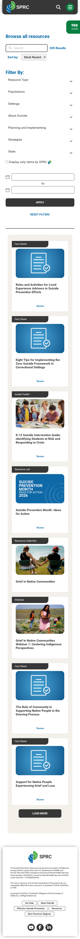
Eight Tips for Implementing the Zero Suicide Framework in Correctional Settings (38, 363)
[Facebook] (40, 927)
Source (40, 306)
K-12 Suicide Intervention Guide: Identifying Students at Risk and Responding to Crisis (38, 438)
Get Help (29, 903)
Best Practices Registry (39, 914)
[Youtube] (31, 927)
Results (58, 48)
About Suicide (47, 903)
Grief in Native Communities (35, 581)
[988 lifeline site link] (73, 27)
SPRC (45, 857)
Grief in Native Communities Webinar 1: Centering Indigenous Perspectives (39, 644)
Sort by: (13, 57)
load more (40, 813)
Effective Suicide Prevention (31, 908)
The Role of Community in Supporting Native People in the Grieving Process (38, 710)
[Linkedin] (49, 927)
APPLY (40, 202)
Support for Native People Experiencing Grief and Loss (35, 783)
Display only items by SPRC (28, 162)
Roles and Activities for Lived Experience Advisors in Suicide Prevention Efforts (37, 288)
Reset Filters (40, 214)
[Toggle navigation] (70, 7)
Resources (57, 908)
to (43, 183)
